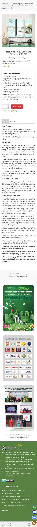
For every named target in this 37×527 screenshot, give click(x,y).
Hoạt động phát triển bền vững (11, 496)
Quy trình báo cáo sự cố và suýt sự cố (13, 505)
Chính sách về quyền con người (11, 502)
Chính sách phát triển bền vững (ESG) (13, 490)
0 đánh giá (12, 58)
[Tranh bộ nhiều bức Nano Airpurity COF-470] (18, 31)
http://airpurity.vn (7, 211)
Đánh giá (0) (14, 121)
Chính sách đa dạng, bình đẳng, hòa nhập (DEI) (16, 499)
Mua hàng (17, 106)
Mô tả (5, 121)
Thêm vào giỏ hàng (10, 111)
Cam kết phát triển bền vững (10, 493)
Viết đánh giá (22, 58)
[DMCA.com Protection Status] (8, 480)
